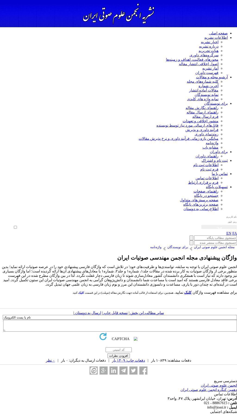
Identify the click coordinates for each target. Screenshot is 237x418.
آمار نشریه (210, 68)
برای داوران (219, 152)
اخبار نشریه (209, 42)
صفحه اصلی (218, 33)
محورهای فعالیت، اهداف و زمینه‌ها (192, 59)
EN (228, 233)
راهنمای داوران (207, 156)
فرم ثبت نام (209, 169)
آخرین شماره (208, 86)
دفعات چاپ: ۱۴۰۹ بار (128, 360)
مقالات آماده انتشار (203, 90)
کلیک (188, 292)
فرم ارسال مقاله (205, 117)
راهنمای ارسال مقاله (202, 112)
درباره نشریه (208, 46)
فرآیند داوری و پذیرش (201, 130)
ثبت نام (13, 218)
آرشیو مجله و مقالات (212, 77)
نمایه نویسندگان (206, 95)
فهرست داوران (206, 73)
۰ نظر (50, 360)
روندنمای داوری (206, 134)
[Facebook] (143, 370)
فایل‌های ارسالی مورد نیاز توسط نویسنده (187, 125)
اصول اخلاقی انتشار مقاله (198, 64)
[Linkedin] (113, 370)
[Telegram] (123, 370)
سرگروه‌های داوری (204, 55)
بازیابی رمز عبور (8, 222)
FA (234, 233)
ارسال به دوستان (87, 313)
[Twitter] (133, 370)
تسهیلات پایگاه (217, 187)
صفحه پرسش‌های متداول (199, 200)
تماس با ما (220, 174)
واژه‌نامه (212, 143)
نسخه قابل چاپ (115, 313)
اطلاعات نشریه (216, 38)
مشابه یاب (210, 147)
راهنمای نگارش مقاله (202, 108)
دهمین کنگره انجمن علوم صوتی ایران (209, 390)
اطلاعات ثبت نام (205, 165)
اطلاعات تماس (207, 178)
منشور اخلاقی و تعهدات (200, 121)
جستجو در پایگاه (206, 196)
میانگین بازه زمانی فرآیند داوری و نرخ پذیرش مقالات (178, 138)
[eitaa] (94, 370)
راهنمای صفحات (205, 191)
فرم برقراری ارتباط (203, 182)
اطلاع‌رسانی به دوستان (201, 209)
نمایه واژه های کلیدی (202, 99)
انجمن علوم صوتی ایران (219, 385)
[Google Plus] (104, 370)
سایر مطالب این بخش (146, 313)
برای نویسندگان (216, 103)
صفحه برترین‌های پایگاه (200, 204)
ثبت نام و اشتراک (215, 160)
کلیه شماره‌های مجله (202, 81)
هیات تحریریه (208, 51)
